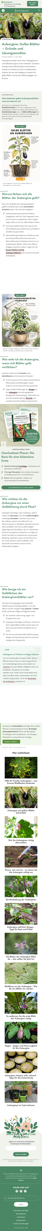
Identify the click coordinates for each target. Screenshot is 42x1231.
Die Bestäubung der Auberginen (21, 899)
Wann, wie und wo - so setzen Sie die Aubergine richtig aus (21, 871)
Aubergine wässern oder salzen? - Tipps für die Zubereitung (21, 1076)
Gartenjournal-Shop (21, 1210)
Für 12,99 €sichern (32, 3)
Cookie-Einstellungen (21, 1224)
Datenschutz (21, 1220)
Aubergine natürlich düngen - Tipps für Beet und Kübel (21, 928)
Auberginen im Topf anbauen (21, 1105)
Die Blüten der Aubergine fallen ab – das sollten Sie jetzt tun (21, 957)
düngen (32, 389)
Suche (21, 1204)
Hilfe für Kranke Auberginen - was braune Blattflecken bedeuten (21, 782)
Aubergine (13, 392)
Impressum (21, 1217)
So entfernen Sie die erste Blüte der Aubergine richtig (21, 1017)
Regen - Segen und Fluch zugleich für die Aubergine (21, 1047)
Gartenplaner (21, 1214)
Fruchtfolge (22, 466)
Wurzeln (29, 398)
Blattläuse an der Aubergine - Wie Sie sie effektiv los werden (21, 987)
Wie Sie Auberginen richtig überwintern (21, 841)
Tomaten (6, 667)
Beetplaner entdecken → (11, 741)
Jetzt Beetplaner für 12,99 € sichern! (21, 487)
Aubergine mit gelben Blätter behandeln (21, 811)
